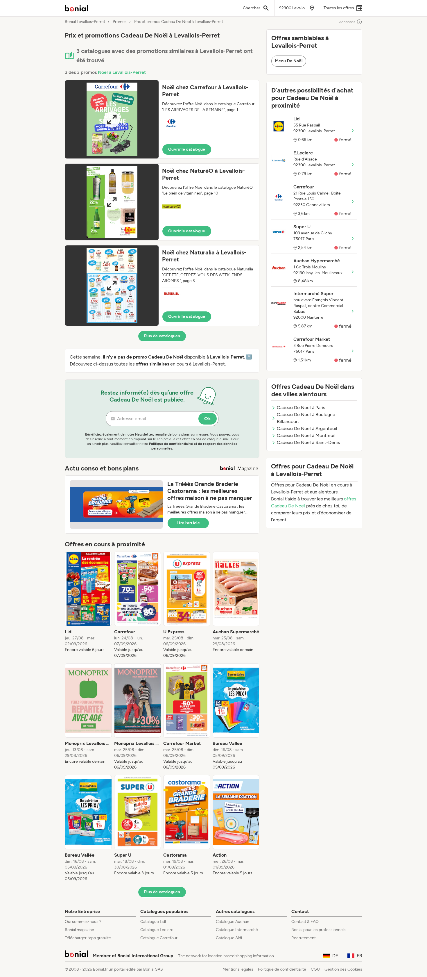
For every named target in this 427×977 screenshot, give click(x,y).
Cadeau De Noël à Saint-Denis (308, 442)
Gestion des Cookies (343, 969)
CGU (315, 969)
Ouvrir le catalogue (186, 149)
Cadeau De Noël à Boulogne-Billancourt (307, 418)
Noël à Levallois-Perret (122, 72)
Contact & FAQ (305, 921)
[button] (162, 119)
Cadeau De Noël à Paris (301, 407)
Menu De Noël (288, 60)
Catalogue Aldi (229, 937)
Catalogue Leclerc (156, 929)
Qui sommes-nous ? (83, 921)
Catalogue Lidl (153, 921)
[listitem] (88, 605)
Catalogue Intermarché (237, 929)
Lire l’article (188, 522)
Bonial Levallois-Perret (85, 22)
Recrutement (303, 937)
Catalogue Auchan (232, 921)
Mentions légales (238, 969)
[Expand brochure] (112, 119)
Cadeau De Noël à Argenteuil (307, 428)
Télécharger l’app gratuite (88, 937)
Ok (207, 418)
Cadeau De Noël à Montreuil (306, 435)
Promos (120, 22)
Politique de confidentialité (282, 969)
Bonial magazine (79, 929)
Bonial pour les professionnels (318, 929)
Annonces (347, 22)
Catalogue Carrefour (158, 937)
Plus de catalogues (162, 336)
